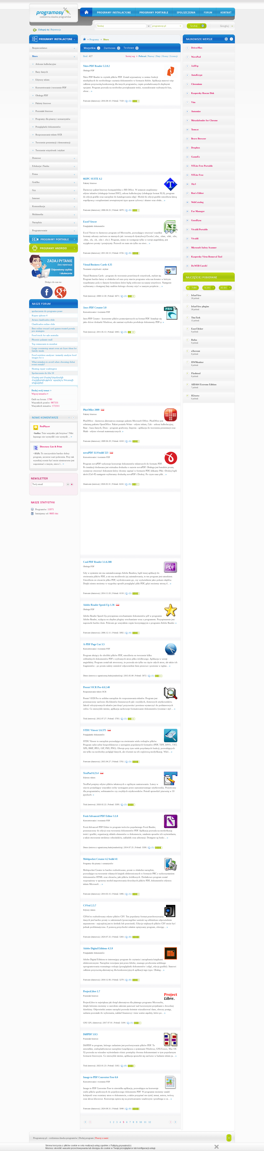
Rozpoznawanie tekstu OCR (48, 134)
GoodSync (196, 220)
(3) (130, 101)
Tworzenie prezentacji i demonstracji (52, 142)
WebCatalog (197, 202)
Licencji (174, 56)
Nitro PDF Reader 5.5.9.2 (96, 66)
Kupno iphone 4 (39, 315)
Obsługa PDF (41, 95)
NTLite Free (197, 175)
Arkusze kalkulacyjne (45, 64)
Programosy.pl (40, 1138)
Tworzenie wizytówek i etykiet (50, 150)
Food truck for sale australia (45, 335)
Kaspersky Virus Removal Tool (206, 256)
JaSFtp (194, 66)
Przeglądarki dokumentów (48, 127)
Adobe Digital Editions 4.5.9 (98, 948)
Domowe (36, 158)
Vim (193, 102)
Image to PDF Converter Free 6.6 (100, 1077)
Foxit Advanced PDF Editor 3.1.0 (100, 816)
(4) (130, 441)
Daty (158, 56)
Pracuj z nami (101, 1138)
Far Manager (198, 211)
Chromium (196, 84)
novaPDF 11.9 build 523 (95, 452)
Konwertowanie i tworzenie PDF (50, 87)
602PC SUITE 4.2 (92, 178)
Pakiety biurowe (43, 103)
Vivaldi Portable (199, 229)
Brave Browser (198, 138)
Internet (36, 198)
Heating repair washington (44, 368)
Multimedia (37, 214)
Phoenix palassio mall (42, 339)
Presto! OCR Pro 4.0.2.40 (96, 687)
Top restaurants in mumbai (44, 344)
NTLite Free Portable (202, 166)
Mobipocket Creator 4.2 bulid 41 (100, 859)
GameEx (195, 156)
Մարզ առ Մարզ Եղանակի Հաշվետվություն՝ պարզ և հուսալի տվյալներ (52, 380)
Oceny (165, 56)
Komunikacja (38, 206)
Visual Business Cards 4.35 (97, 264)
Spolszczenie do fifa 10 (43, 373)
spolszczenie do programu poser (47, 311)
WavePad (196, 57)
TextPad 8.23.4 (91, 773)
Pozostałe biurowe (44, 111)
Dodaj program (86, 1138)
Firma (35, 174)
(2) (125, 296)
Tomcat (195, 129)
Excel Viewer (90, 221)
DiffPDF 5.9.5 (90, 1034)
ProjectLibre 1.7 (91, 991)
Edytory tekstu (42, 79)
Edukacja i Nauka (40, 166)
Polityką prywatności (121, 1145)
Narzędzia (37, 222)
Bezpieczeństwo (39, 48)
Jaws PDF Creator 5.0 (94, 307)
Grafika (35, 182)
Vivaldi (194, 238)
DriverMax (196, 47)
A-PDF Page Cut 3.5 (94, 644)
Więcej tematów (39, 393)
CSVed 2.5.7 (89, 905)
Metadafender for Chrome (204, 120)
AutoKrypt (196, 75)
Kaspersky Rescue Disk (202, 93)
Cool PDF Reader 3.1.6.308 (97, 562)
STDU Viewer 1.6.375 (94, 730)
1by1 (193, 184)
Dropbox (195, 147)
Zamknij (216, 1147)
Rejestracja (56, 29)
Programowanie (39, 230)
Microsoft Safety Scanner (204, 247)
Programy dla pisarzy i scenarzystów (52, 119)
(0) (130, 210)
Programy (94, 39)
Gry (34, 190)
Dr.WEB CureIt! (199, 265)
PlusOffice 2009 (91, 409)
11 (145, 1122)
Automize (196, 111)
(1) (152, 675)
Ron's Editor (197, 193)
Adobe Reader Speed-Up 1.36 (98, 604)
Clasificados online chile (43, 324)
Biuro (35, 56)
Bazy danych (41, 72)
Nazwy (151, 56)
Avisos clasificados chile (43, 320)
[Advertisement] (117, 140)
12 (149, 1122)
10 (140, 1122)
